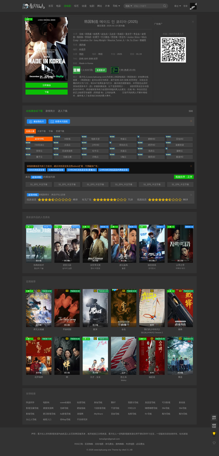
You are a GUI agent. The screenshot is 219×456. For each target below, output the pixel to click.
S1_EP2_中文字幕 (38, 184)
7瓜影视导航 (100, 408)
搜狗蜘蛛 (120, 444)
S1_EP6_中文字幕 (180, 184)
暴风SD (151, 157)
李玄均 (122, 37)
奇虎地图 (130, 444)
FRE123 (132, 408)
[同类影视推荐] (214, 434)
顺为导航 (166, 414)
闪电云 (95, 157)
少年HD (95, 145)
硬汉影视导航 (49, 414)
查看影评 (101, 70)
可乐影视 (166, 402)
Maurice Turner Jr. (116, 40)
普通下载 (60, 131)
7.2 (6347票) (87, 70)
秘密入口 (47, 419)
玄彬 (81, 34)
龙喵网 (80, 414)
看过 (176, 6)
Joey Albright (100, 40)
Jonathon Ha (86, 40)
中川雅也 (105, 37)
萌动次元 (123, 145)
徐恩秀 (96, 34)
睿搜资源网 (48, 408)
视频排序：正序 (183, 177)
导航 (115, 6)
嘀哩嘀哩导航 (151, 408)
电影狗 (46, 402)
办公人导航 (31, 419)
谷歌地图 (99, 444)
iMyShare (98, 414)
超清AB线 (39, 139)
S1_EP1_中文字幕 (67, 184)
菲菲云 (39, 151)
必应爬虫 (140, 444)
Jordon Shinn (133, 37)
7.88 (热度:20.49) (127, 70)
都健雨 (143, 40)
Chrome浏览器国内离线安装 (114, 170)
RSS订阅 (78, 444)
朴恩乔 (82, 49)
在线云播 (30, 131)
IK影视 (67, 139)
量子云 (39, 157)
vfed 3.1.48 (127, 450)
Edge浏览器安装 (36, 170)
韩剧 (81, 54)
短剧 (92, 6)
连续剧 (67, 6)
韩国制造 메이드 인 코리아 (105, 22)
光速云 (123, 151)
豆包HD (179, 139)
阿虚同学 (30, 402)
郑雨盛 (88, 34)
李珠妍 (88, 37)
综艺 (76, 6)
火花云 (67, 145)
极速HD (179, 157)
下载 (47, 92)
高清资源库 (67, 151)
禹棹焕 (80, 37)
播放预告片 (38, 121)
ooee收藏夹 (65, 402)
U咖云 (123, 157)
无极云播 (67, 157)
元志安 (112, 34)
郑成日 (120, 34)
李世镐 (114, 37)
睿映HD (151, 139)
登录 (185, 6)
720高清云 (39, 145)
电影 (58, 6)
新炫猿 (182, 402)
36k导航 (166, 408)
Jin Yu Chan (132, 40)
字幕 (51, 131)
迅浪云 (151, 151)
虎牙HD (151, 145)
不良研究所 (82, 419)
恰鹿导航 (81, 402)
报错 (191, 111)
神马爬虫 (109, 444)
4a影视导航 (65, 414)
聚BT (113, 402)
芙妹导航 (115, 414)
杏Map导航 (65, 419)
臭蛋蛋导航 (150, 402)
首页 (50, 6)
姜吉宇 (128, 34)
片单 (107, 6)
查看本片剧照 (61, 121)
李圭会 (136, 34)
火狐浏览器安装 (56, 170)
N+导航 (148, 414)
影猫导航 (30, 414)
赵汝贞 (104, 34)
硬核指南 (81, 408)
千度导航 (115, 408)
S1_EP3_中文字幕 (95, 184)
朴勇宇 (96, 37)
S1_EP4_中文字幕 (123, 184)
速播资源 (179, 145)
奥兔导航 (98, 402)
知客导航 (132, 414)
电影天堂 (95, 139)
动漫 (84, 6)
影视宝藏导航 (32, 408)
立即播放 (46, 85)
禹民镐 (82, 45)
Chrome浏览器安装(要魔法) (81, 170)
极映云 (180, 151)
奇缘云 (123, 139)
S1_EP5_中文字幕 (152, 184)
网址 (99, 6)
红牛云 (95, 151)
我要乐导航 (133, 402)
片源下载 (41, 131)
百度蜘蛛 (89, 444)
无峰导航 (64, 408)
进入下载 (62, 111)
